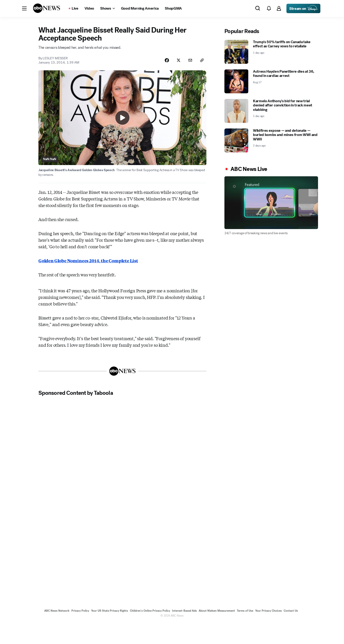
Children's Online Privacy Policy (150, 611)
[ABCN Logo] (46, 8)
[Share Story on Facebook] (166, 60)
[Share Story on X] (178, 60)
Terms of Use (245, 611)
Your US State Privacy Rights (109, 611)
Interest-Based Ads (184, 611)
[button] (24, 8)
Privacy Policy (80, 611)
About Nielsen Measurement (217, 611)
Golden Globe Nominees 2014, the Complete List (88, 260)
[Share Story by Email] (190, 60)
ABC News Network (57, 611)
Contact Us (291, 611)
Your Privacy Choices (268, 611)
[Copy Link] (202, 60)
